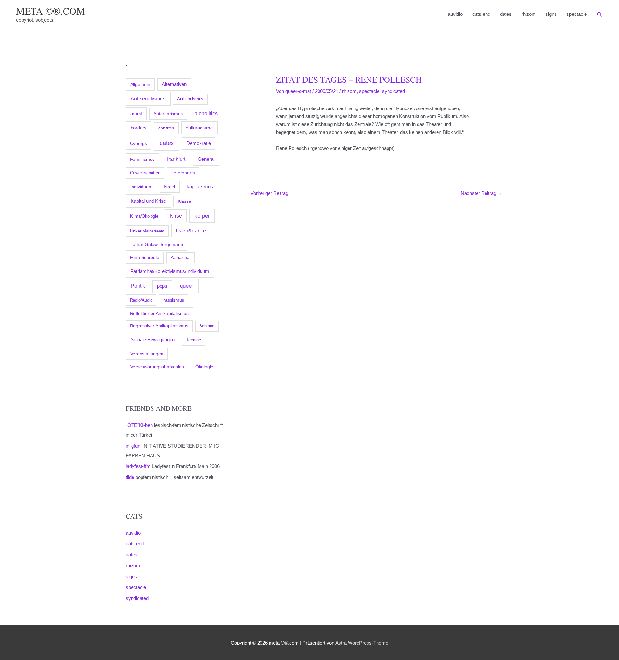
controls (166, 128)
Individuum (141, 186)
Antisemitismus (148, 98)
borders (139, 127)
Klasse (184, 201)
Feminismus (142, 159)
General (206, 159)
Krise (176, 216)
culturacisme (199, 127)
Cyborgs (138, 143)
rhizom (528, 14)
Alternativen (174, 84)
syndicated (137, 598)
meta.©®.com (50, 10)
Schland (206, 326)
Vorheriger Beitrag (266, 193)
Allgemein (140, 84)
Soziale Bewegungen (153, 339)
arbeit (136, 113)
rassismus (173, 300)
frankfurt (176, 159)
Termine (193, 339)
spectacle (576, 14)
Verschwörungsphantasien (157, 366)
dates (506, 14)
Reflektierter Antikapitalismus (159, 313)
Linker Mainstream (147, 231)
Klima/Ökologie (144, 216)
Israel (169, 186)
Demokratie (198, 143)
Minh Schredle (144, 257)
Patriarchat (180, 257)
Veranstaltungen (146, 353)
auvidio (455, 14)
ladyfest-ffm (138, 466)
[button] (599, 14)
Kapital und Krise (148, 201)
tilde (130, 477)
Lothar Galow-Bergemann (156, 244)
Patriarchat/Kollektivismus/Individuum (169, 271)
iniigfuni (133, 446)
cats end (481, 14)
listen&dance (191, 230)
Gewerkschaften (145, 172)
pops (162, 286)
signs (551, 14)
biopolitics (206, 113)
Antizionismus (190, 99)
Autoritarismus (168, 113)
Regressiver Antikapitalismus (159, 326)
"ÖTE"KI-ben (139, 425)
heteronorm (183, 172)
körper (202, 216)
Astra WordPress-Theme (361, 642)
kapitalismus (200, 186)
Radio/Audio (141, 300)
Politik (138, 286)
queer (186, 286)
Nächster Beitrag (481, 193)
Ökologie (204, 366)
